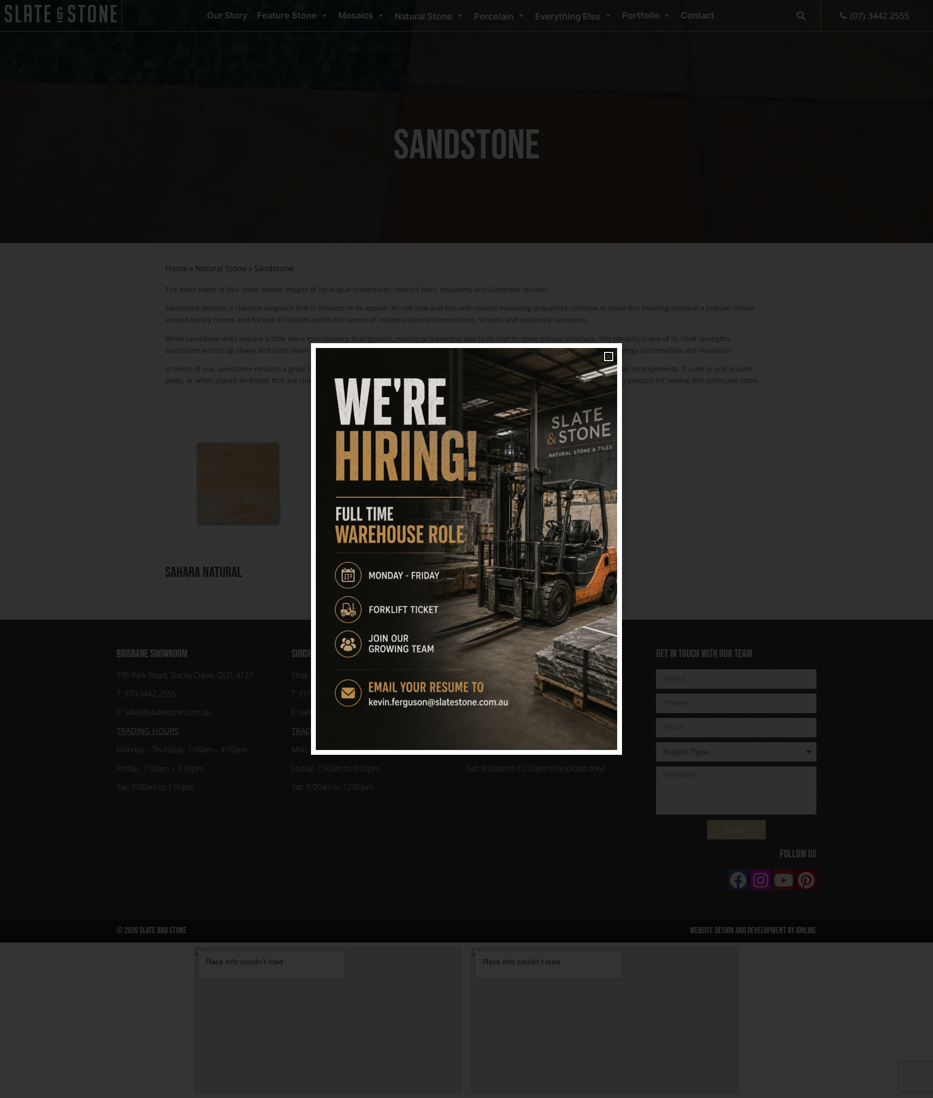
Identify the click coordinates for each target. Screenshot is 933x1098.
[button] (608, 356)
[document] (466, 549)
